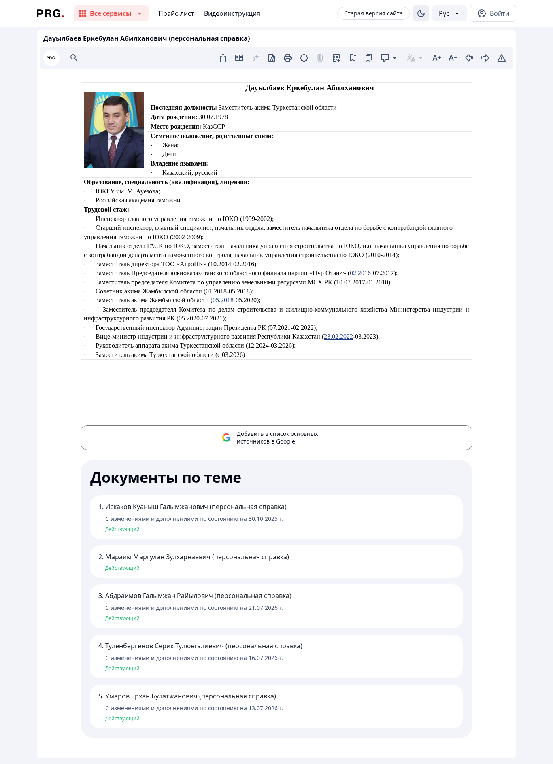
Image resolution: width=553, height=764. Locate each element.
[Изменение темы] (421, 13)
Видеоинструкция (232, 13)
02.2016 (360, 273)
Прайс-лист (176, 13)
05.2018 (223, 300)
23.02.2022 (338, 336)
